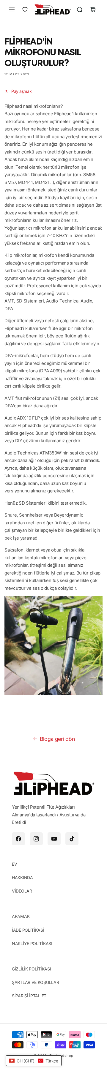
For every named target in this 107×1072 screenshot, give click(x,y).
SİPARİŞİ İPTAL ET (29, 995)
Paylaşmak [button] (21, 91)
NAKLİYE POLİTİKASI (32, 943)
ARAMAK (20, 916)
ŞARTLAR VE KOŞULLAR (35, 982)
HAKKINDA (22, 877)
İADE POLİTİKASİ (28, 930)
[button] (11, 9)
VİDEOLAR (22, 890)
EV (14, 864)
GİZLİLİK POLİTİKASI (31, 968)
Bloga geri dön (57, 739)
